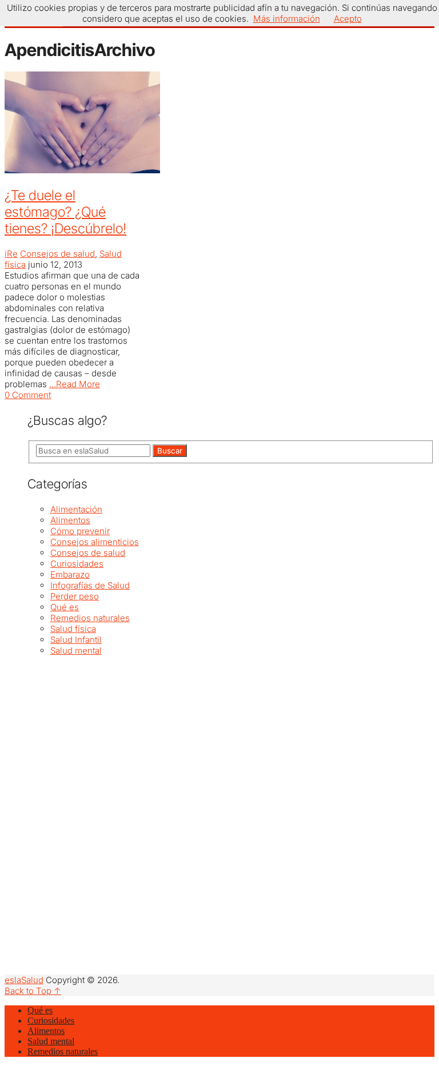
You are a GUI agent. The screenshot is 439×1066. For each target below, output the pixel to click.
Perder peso (74, 596)
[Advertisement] (230, 736)
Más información (286, 18)
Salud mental (76, 650)
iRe (11, 253)
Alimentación (76, 509)
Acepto (348, 18)
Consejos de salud (57, 253)
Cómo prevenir (80, 531)
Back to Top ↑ (33, 990)
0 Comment (28, 394)
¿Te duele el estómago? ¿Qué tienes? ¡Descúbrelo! (65, 212)
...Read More (74, 384)
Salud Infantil (76, 639)
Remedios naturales (90, 617)
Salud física (73, 628)
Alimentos (70, 520)
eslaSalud (24, 979)
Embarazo (70, 574)
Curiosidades (76, 563)
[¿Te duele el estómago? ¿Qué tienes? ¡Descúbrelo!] (73, 123)
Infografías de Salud (90, 585)
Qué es (64, 607)
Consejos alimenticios (94, 541)
